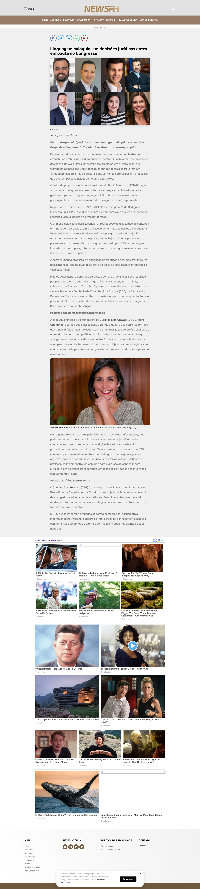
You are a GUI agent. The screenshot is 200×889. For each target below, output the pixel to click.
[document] (100, 444)
